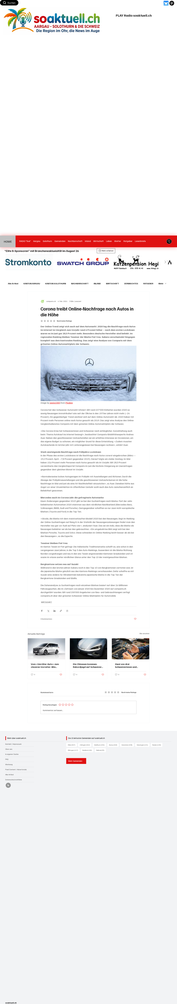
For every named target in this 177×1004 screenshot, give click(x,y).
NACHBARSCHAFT (79, 283)
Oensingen (143, 745)
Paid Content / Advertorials (16, 769)
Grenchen (128, 745)
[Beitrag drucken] (67, 611)
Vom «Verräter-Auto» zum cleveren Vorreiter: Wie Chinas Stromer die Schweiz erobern (46, 665)
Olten (72, 745)
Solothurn (100, 745)
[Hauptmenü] (169, 241)
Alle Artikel (13, 283)
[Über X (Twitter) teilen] (48, 611)
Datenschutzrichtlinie (13, 779)
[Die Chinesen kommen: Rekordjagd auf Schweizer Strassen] (88, 648)
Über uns (8, 749)
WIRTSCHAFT (112, 283)
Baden (157, 745)
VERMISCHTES (131, 283)
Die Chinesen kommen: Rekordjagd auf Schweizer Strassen (87, 665)
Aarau (114, 745)
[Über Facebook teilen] (42, 611)
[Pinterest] (171, 3)
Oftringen (74, 750)
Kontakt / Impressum (13, 744)
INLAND (97, 283)
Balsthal (87, 750)
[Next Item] (165, 262)
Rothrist (101, 750)
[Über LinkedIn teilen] (54, 611)
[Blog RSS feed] (8, 785)
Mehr (161, 283)
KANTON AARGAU (31, 283)
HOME (8, 241)
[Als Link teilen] (61, 611)
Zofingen (85, 745)
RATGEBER (148, 283)
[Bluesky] (166, 3)
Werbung (9, 764)
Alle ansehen (144, 633)
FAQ (6, 759)
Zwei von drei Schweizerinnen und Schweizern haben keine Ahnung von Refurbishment (129, 665)
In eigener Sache (12, 754)
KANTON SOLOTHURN (55, 283)
